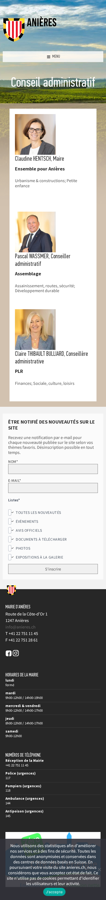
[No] (99, 869)
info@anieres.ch (20, 627)
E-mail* (14, 480)
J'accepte (54, 892)
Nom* (13, 461)
